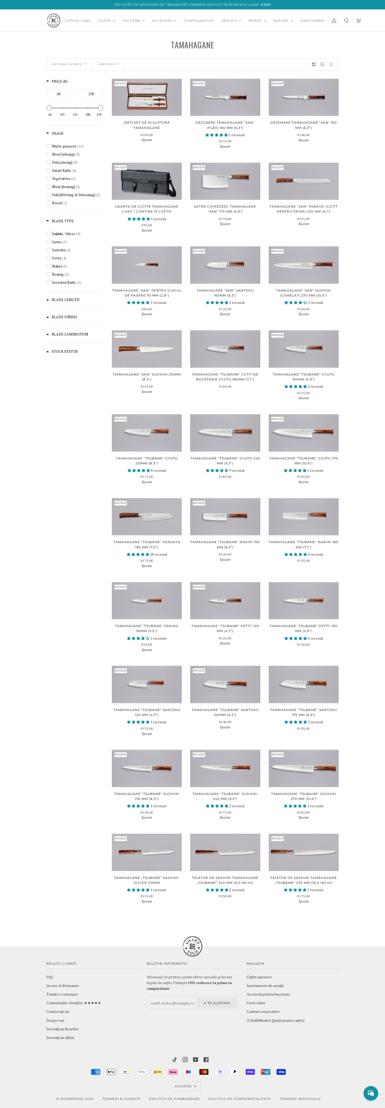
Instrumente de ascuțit (265, 985)
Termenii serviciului (300, 1099)
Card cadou (256, 1003)
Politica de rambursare (174, 1099)
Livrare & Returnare (62, 985)
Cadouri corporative (263, 1011)
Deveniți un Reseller (62, 1029)
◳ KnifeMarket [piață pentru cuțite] (275, 1020)
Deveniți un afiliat (60, 1037)
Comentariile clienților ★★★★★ (73, 1003)
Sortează (106, 64)
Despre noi (55, 1020)
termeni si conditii (121, 1099)
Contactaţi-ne (57, 1011)
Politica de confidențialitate (240, 1099)
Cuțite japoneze (259, 977)
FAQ (49, 977)
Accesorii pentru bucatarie (268, 994)
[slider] (49, 107)
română (184, 1086)
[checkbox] (77, 146)
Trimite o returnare (62, 994)
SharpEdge (72, 1099)
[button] (217, 135)
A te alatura (217, 1003)
